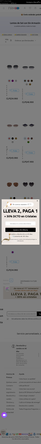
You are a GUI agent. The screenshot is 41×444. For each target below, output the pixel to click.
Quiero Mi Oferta (20, 230)
